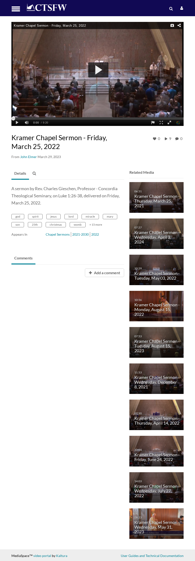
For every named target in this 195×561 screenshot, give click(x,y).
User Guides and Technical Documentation (152, 556)
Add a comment (106, 272)
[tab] (20, 173)
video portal (42, 556)
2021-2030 (80, 234)
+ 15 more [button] (95, 224)
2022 (95, 234)
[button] (17, 9)
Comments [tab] (23, 258)
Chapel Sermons (58, 234)
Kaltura (61, 556)
